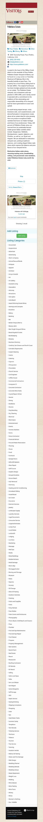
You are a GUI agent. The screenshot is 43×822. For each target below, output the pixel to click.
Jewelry (11, 507)
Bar (10, 319)
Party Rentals (13, 608)
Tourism (11, 741)
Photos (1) (21, 181)
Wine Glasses (13, 783)
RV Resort (12, 669)
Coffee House (13, 378)
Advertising (12, 255)
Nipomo (11, 582)
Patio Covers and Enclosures (17, 614)
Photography (13, 618)
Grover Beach (13, 478)
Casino (11, 355)
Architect (11, 271)
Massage (11, 546)
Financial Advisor (14, 439)
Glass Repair (12, 465)
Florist (11, 449)
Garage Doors (13, 459)
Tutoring (11, 747)
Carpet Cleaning (14, 352)
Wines (24, 51)
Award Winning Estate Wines (17, 303)
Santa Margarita (14, 689)
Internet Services (14, 504)
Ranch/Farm (12, 650)
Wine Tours (12, 789)
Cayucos (11, 362)
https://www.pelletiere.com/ (19, 64)
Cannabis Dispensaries (16, 349)
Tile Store (11, 734)
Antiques (11, 264)
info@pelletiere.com (16, 62)
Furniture (12, 456)
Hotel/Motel (12, 494)
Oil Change (12, 588)
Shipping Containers (15, 705)
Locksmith (12, 533)
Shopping (12, 708)
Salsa (10, 679)
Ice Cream (12, 498)
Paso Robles (13, 49)
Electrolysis (12, 420)
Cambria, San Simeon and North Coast (20, 345)
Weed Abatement (14, 773)
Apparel (11, 268)
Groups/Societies (14, 475)
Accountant (12, 245)
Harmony (12, 485)
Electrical (11, 417)
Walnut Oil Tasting (14, 754)
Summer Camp (13, 721)
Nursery (11, 585)
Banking (11, 316)
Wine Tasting (13, 786)
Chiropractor (13, 365)
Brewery (11, 339)
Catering (11, 358)
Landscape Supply (14, 511)
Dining (11, 400)
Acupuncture (13, 248)
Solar (10, 711)
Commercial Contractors (16, 381)
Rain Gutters (12, 647)
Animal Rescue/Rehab (15, 261)
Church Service (13, 371)
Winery (17, 51)
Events (11, 426)
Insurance (12, 501)
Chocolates (12, 368)
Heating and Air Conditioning (18, 488)
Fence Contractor (14, 436)
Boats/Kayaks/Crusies (15, 332)
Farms (11, 433)
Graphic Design (13, 472)
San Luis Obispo (14, 682)
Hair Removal (13, 481)
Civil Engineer (13, 374)
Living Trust (12, 527)
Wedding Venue (14, 770)
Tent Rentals (12, 728)
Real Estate (12, 653)
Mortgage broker (14, 569)
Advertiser (24, 49)
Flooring (11, 446)
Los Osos (11, 540)
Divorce (11, 407)
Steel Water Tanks (14, 718)
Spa (10, 715)
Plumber (11, 627)
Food (10, 452)
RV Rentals (12, 666)
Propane (11, 640)
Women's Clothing (14, 799)
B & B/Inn (12, 310)
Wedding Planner (14, 763)
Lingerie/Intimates (14, 524)
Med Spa (11, 549)
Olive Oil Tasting (14, 592)
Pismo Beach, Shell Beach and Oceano (20, 621)
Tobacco (11, 737)
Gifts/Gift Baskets (14, 462)
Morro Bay (12, 566)
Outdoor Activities (14, 595)
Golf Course (12, 468)
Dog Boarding (13, 410)
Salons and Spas (14, 676)
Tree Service (12, 744)
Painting (11, 598)
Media (11, 553)
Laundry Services (14, 514)
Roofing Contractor (15, 663)
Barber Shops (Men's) (15, 323)
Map (21, 176)
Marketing (12, 543)
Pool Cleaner (12, 637)
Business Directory (14, 342)
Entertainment (13, 423)
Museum (11, 575)
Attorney (11, 290)
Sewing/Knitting (14, 702)
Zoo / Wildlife (13, 802)
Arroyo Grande (13, 274)
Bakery (11, 313)
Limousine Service (14, 520)
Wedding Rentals (14, 767)
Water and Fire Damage (16, 757)
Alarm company (13, 258)
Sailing (11, 673)
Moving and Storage (15, 572)
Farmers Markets (14, 430)
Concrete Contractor (15, 387)
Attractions (12, 294)
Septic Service (13, 699)
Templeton (12, 724)
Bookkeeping (13, 336)
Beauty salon (13, 326)
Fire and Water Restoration (17, 443)
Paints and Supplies (15, 601)
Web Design (12, 760)
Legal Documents (14, 517)
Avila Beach (12, 300)
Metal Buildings (13, 556)
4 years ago (21, 214)
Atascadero (12, 287)
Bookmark (12, 168)
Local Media (12, 530)
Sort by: (15, 187)
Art (10, 277)
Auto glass (12, 297)
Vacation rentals (14, 750)
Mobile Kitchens (14, 559)
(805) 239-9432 (15, 59)
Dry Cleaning (13, 413)
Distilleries (12, 404)
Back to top (30, 810)
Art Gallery (12, 281)
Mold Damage (13, 562)
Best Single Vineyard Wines (17, 329)
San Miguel (12, 686)
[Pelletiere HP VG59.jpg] (21, 200)
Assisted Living (13, 284)
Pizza (10, 624)
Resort (11, 656)
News (10, 579)
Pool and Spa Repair (15, 634)
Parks (10, 605)
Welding (11, 780)
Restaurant (12, 660)
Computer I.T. (13, 384)
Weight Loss (12, 776)
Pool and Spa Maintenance (17, 631)
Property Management (16, 643)
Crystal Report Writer (15, 394)
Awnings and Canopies (16, 306)
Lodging (11, 536)
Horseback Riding (14, 491)
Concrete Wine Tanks (15, 391)
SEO (10, 695)
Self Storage (12, 692)
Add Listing (21, 236)
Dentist (11, 397)
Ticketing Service (14, 731)
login (14, 217)
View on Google (11, 816)
